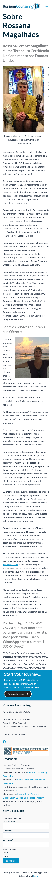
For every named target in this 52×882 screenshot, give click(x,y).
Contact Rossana (16, 694)
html (7, 852)
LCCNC (19, 790)
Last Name (8, 840)
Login (36, 876)
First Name (8, 830)
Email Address (9, 821)
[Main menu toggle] (47, 6)
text (6, 856)
